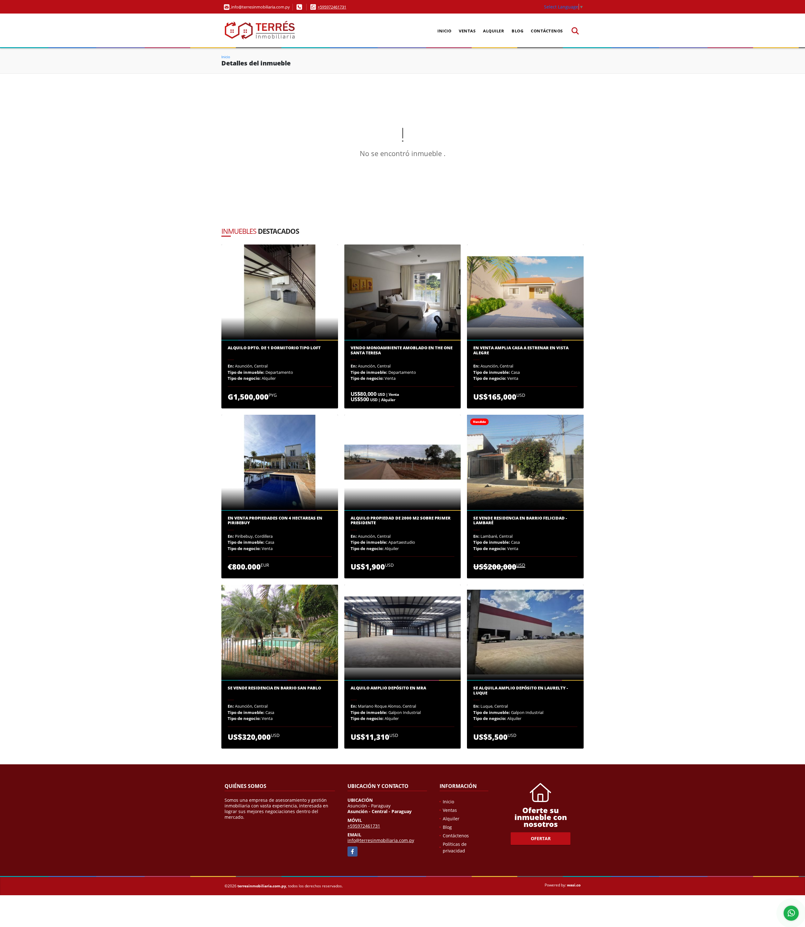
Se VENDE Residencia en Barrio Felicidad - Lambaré (520, 520)
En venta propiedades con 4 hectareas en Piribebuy (275, 520)
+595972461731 (332, 7)
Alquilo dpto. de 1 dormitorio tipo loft (274, 348)
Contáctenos (547, 31)
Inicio (444, 31)
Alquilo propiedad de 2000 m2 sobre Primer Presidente (401, 520)
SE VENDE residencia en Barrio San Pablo (274, 688)
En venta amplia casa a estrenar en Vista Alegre (521, 350)
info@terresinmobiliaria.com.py (380, 840)
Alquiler (493, 31)
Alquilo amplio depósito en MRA (388, 688)
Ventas (467, 31)
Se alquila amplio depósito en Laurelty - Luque (520, 690)
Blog (517, 31)
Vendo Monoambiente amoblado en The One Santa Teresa (401, 350)
